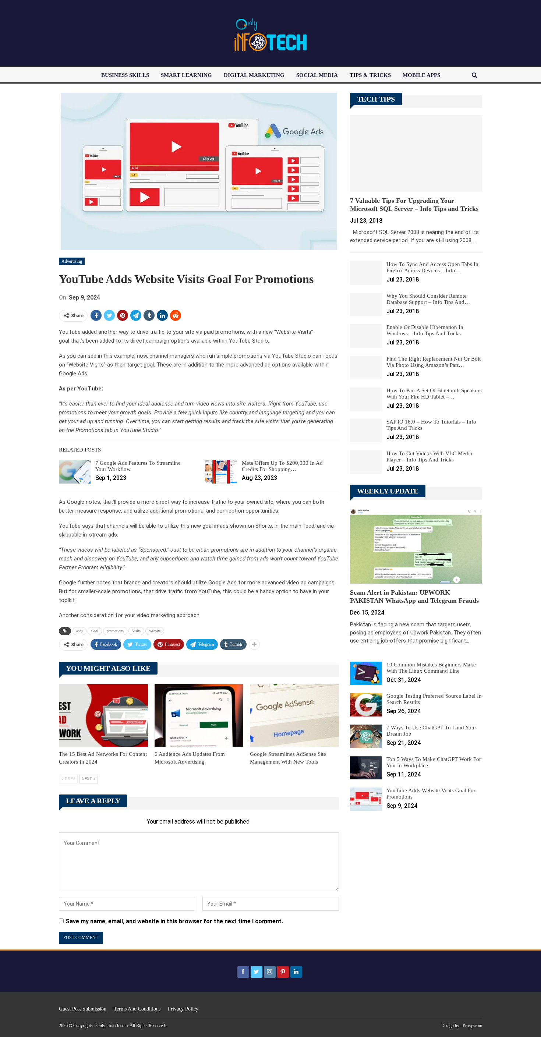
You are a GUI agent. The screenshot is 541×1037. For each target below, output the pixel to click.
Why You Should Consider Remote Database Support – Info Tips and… (428, 299)
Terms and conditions (137, 1009)
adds (79, 631)
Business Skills (125, 75)
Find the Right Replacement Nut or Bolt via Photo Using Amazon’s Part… (433, 362)
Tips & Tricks (370, 75)
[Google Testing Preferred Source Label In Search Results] (366, 704)
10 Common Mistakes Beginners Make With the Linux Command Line (431, 668)
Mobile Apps (421, 75)
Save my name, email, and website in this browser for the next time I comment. (174, 921)
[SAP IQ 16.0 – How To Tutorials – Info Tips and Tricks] (366, 430)
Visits (136, 631)
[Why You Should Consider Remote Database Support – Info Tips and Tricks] (366, 304)
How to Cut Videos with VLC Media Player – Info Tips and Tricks (429, 456)
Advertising (71, 261)
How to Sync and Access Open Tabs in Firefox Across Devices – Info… (432, 267)
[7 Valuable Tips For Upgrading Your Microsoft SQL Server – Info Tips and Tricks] (416, 153)
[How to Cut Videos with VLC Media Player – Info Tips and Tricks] (366, 462)
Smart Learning (186, 75)
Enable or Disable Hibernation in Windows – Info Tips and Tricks (424, 330)
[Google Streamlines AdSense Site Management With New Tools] (294, 715)
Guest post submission (82, 1009)
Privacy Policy (183, 1009)
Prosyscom (472, 1025)
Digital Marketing (254, 75)
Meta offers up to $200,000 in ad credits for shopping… (282, 466)
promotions (115, 631)
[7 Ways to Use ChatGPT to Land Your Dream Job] (366, 736)
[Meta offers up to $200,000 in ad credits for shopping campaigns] (221, 472)
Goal (94, 631)
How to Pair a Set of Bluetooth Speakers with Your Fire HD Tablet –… (434, 393)
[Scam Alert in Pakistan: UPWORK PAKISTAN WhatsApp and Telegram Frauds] (416, 545)
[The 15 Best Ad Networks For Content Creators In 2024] (103, 715)
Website (154, 631)
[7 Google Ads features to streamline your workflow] (75, 472)
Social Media (317, 75)
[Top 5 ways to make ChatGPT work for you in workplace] (366, 768)
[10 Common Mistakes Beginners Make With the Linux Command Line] (366, 673)
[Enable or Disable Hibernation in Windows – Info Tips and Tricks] (366, 336)
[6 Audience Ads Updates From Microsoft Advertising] (199, 715)
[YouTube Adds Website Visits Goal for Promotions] (366, 799)
